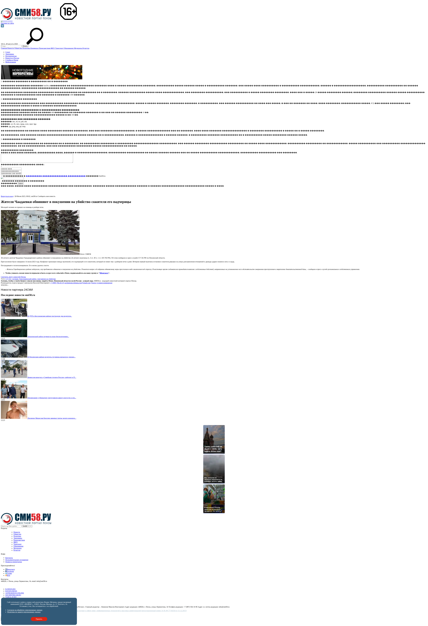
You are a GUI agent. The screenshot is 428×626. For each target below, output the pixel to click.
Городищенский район (27, 279)
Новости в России (12, 58)
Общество (18, 48)
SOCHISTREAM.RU (13, 595)
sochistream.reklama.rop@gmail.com (77, 283)
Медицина (78, 48)
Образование (69, 48)
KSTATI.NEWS (11, 591)
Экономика (9, 54)
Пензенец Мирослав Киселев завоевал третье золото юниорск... (52, 418)
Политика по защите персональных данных (24, 612)
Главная (4, 48)
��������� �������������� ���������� (56, 176)
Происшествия (45, 48)
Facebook (10, 571)
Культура (85, 48)
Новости (10, 48)
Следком (15, 279)
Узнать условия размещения (101, 283)
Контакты (9, 558)
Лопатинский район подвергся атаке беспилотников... (48, 336)
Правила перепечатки (13, 562)
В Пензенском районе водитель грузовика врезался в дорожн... (52, 357)
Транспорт (59, 48)
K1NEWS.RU (10, 589)
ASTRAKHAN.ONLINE (14, 593)
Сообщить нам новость (46, 196)
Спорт (7, 52)
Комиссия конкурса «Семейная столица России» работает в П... (52, 377)
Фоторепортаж (11, 56)
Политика (27, 48)
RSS (8, 575)
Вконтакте (11, 569)
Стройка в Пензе (11, 60)
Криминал (35, 48)
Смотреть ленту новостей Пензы (13, 277)
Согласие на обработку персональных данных (24, 610)
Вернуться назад (7, 196)
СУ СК (8, 279)
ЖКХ (53, 48)
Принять (39, 619)
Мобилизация (10, 62)
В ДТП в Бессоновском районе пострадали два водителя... (50, 316)
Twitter (9, 573)
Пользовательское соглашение (16, 560)
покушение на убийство (46, 279)
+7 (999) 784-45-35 (57, 283)
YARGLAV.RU (11, 597)
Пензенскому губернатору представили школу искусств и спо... (52, 398)
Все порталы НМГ (8, 585)
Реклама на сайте (7, 23)
